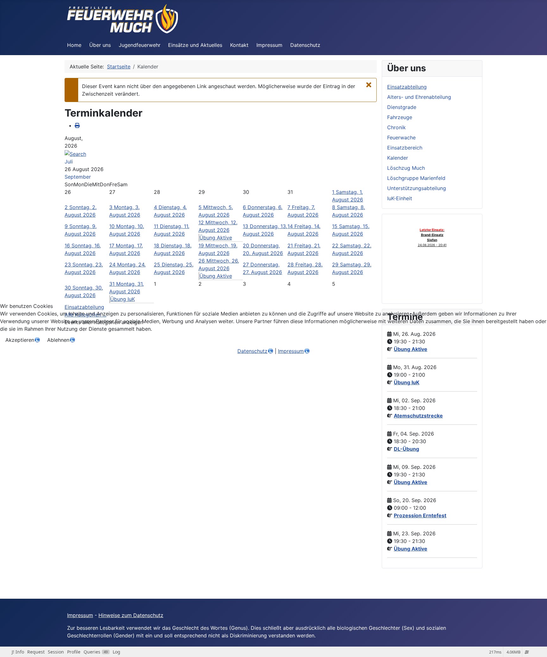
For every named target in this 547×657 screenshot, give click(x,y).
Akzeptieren (19, 340)
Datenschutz (252, 351)
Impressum (291, 351)
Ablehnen (58, 340)
